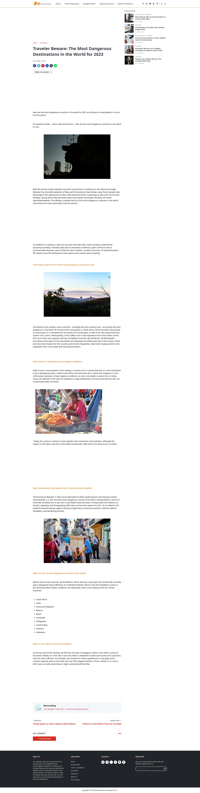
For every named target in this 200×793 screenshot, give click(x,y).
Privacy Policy (75, 765)
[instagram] (146, 3)
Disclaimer (74, 771)
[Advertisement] (77, 24)
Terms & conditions (77, 768)
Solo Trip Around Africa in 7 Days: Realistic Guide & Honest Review (150, 39)
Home (73, 762)
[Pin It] (43, 65)
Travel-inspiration (140, 35)
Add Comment (45, 739)
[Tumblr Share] (51, 65)
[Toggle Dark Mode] (161, 3)
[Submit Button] (164, 769)
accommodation (140, 14)
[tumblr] (153, 3)
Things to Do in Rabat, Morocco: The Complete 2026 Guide (148, 60)
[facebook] (143, 3)
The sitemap (75, 780)
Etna (116, 790)
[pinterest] (157, 3)
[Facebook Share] (34, 65)
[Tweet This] (38, 65)
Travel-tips (149, 14)
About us (74, 777)
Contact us (74, 774)
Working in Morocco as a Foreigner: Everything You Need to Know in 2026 (148, 49)
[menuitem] (58, 3)
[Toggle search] (165, 4)
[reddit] (139, 3)
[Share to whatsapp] (55, 65)
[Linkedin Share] (47, 65)
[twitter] (150, 3)
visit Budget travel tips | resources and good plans (66, 709)
